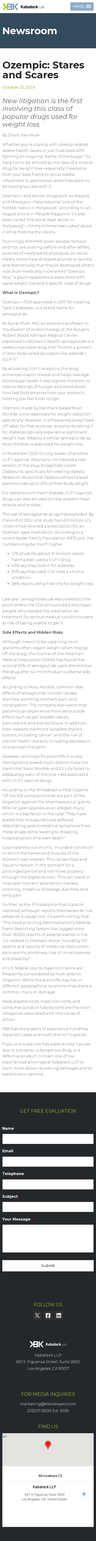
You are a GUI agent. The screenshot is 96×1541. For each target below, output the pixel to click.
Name (9, 1128)
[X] (37, 1315)
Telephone (13, 1174)
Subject (11, 1196)
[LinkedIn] (59, 1315)
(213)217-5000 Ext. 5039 (48, 1411)
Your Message (18, 1219)
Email (9, 1151)
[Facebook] (48, 1315)
